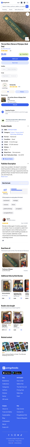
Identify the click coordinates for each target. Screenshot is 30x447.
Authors (4, 390)
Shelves (4, 393)
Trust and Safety (7, 412)
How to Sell (20, 381)
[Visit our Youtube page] (18, 435)
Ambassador (6, 421)
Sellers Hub (20, 384)
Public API (5, 427)
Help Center (20, 409)
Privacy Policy (19, 440)
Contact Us (20, 412)
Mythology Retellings (16, 134)
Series (4, 396)
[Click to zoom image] (15, 27)
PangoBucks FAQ (22, 415)
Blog (3, 418)
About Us (5, 409)
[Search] (26, 6)
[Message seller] (8, 91)
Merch (4, 424)
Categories (5, 387)
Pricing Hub (20, 390)
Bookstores (5, 381)
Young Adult (19, 132)
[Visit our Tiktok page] (21, 435)
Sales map (20, 393)
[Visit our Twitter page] (12, 435)
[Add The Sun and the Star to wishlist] (9, 281)
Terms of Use (11, 440)
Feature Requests (22, 418)
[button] (15, 126)
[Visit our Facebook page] (9, 435)
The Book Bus (13, 85)
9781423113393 (12, 129)
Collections (5, 384)
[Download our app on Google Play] (17, 373)
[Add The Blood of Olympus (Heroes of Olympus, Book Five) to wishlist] (21, 313)
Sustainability (6, 415)
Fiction (12, 132)
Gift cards (5, 399)
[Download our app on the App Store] (7, 372)
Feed (18, 396)
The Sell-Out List (22, 387)
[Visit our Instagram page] (15, 435)
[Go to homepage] (5, 2)
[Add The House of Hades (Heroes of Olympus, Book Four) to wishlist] (9, 313)
